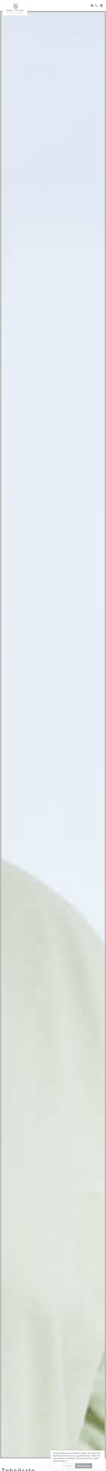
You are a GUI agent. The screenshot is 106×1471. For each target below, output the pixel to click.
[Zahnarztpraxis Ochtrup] (21, 8)
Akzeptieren (83, 1466)
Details (69, 1466)
